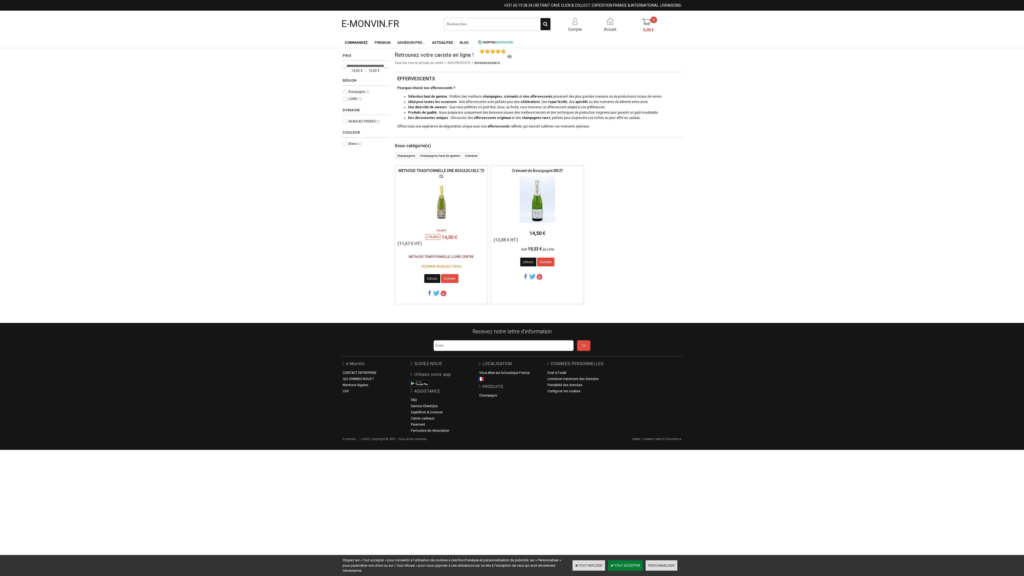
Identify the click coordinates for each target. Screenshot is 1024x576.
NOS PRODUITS (459, 63)
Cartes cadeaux (422, 418)
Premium (382, 43)
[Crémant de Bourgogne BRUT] (537, 224)
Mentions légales (355, 385)
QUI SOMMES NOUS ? (358, 379)
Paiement (418, 424)
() (509, 56)
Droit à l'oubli (556, 373)
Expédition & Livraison (427, 412)
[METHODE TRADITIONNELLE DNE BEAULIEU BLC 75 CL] (441, 223)
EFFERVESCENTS (487, 63)
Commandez (356, 43)
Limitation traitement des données (573, 379)
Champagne (488, 395)
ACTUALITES (442, 43)
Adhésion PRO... (411, 43)
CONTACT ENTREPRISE (360, 373)
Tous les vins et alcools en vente (419, 63)
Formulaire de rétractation (430, 431)
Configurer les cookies (564, 391)
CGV (346, 391)
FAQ (414, 400)
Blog (464, 43)
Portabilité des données (564, 385)
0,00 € (648, 30)
